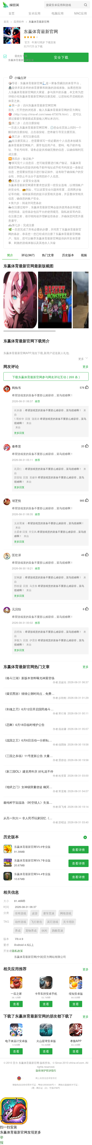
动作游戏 (20, 922)
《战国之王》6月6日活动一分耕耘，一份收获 (29, 740)
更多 (86, 366)
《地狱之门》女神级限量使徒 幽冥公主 (29, 787)
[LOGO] (11, 4)
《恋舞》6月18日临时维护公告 (24, 724)
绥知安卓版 (76, 994)
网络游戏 (65, 913)
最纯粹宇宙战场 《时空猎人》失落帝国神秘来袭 (29, 802)
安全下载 (61, 57)
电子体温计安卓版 (16, 1041)
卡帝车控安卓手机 (46, 994)
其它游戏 (52, 922)
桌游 (34, 913)
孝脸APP (76, 1041)
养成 (18, 930)
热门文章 (48, 255)
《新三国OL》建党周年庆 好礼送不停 (28, 771)
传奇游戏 (20, 913)
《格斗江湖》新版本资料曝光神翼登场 (28, 678)
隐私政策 (17, 951)
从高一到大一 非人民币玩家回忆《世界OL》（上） (29, 818)
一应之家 (16, 994)
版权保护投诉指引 (46, 1070)
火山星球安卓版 (46, 1041)
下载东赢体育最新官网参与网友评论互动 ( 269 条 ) (46, 377)
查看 (16, 1004)
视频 (84, 255)
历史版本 (68, 255)
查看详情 (78, 849)
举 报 (1, 1140)
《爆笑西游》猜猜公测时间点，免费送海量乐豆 (29, 693)
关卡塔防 (68, 922)
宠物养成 (31, 930)
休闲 (44, 930)
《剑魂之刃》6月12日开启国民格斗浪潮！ (29, 709)
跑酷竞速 (57, 930)
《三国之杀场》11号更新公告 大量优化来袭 (29, 756)
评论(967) (28, 255)
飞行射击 (36, 922)
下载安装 (51, 42)
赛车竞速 (48, 913)
